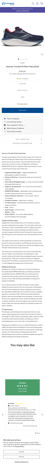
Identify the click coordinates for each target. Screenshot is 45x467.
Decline (21, 457)
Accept (21, 452)
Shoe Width (22, 90)
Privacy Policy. (19, 446)
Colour (22, 83)
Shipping (19, 74)
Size (22, 97)
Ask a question (22, 139)
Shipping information (22, 143)
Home (22, 63)
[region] (22, 414)
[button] (22, 78)
